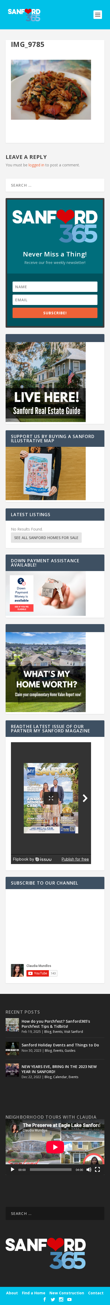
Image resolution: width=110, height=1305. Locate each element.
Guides (70, 1050)
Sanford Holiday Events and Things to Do (60, 1044)
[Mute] (89, 1169)
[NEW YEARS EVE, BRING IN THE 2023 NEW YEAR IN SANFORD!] (12, 1070)
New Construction (66, 1292)
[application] (55, 1147)
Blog (47, 1031)
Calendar (60, 1077)
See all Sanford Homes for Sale (46, 537)
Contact (96, 1292)
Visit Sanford (73, 1031)
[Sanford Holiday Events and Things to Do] (12, 1048)
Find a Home (33, 1292)
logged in (36, 164)
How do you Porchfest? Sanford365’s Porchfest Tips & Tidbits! (56, 1024)
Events (57, 1031)
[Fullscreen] (97, 1169)
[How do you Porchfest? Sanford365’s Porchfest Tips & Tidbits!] (12, 1024)
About (12, 1292)
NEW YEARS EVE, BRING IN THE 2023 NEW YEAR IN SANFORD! (59, 1069)
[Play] (12, 1169)
